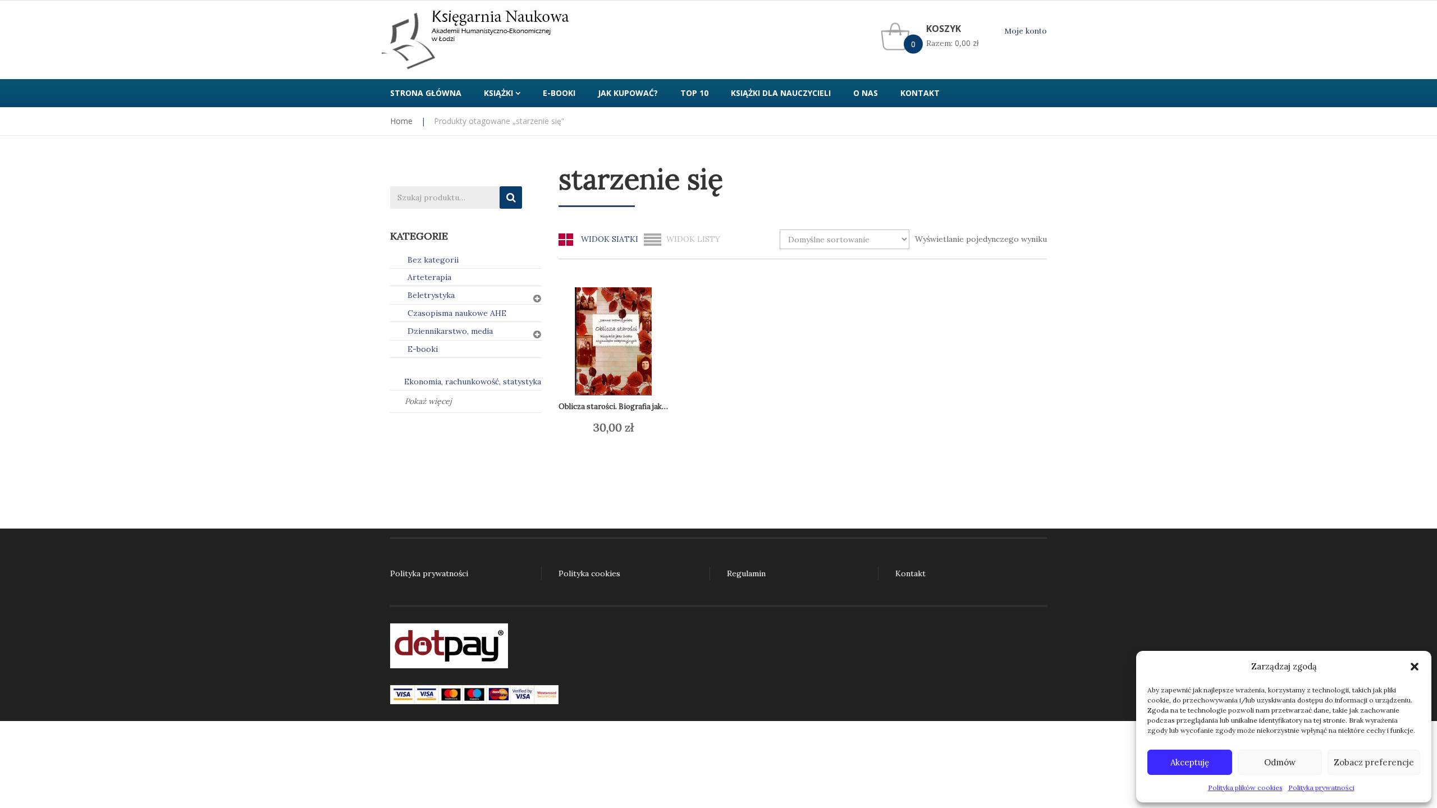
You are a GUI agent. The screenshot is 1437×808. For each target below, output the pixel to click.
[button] (1414, 666)
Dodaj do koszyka (620, 427)
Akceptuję (1189, 762)
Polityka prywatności (1321, 787)
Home (401, 121)
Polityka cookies (589, 573)
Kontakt (910, 573)
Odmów (1280, 762)
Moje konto (1025, 31)
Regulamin (746, 573)
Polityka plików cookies (1245, 787)
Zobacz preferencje (1374, 762)
